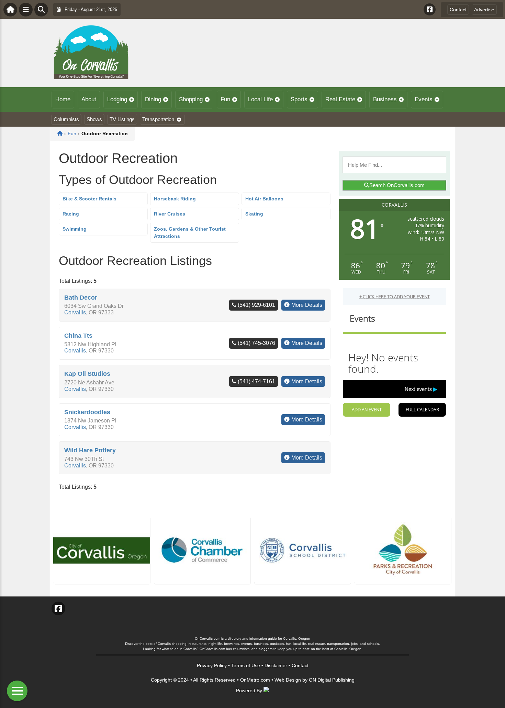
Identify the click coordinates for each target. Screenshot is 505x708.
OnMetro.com (255, 680)
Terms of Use (245, 665)
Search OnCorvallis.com (397, 185)
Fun (225, 99)
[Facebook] (430, 9)
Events (424, 99)
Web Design (287, 680)
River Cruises (169, 214)
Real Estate (340, 99)
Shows (94, 119)
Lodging (117, 99)
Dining (153, 99)
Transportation (158, 119)
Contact (458, 9)
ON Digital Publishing (332, 680)
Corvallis (75, 312)
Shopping (191, 99)
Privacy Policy (212, 665)
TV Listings (122, 119)
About (88, 99)
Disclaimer (276, 665)
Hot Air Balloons (264, 198)
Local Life (260, 99)
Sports (299, 99)
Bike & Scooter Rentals (89, 198)
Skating (254, 214)
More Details (306, 305)
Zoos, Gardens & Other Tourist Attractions (190, 232)
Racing (71, 214)
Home (62, 99)
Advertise (484, 9)
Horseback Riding (175, 198)
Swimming (75, 229)
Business (385, 99)
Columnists (66, 119)
